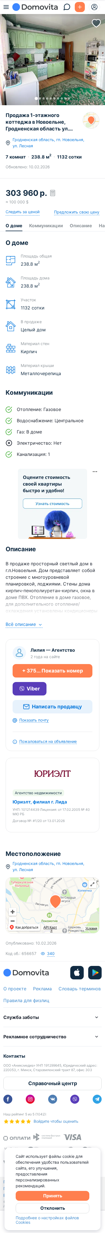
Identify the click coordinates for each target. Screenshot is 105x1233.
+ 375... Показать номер (52, 671)
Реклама (42, 988)
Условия (91, 928)
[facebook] (7, 1099)
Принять (52, 1195)
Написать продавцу (57, 707)
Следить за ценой (22, 211)
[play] (95, 972)
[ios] (77, 972)
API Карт (50, 927)
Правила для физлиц (26, 1000)
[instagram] (30, 1099)
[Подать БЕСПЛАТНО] (80, 7)
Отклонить (52, 1208)
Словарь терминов (80, 988)
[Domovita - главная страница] (35, 7)
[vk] (52, 1099)
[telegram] (97, 1099)
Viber (33, 689)
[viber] (74, 1099)
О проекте (14, 988)
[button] (52, 55)
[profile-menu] (94, 7)
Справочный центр (52, 1083)
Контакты (14, 1056)
